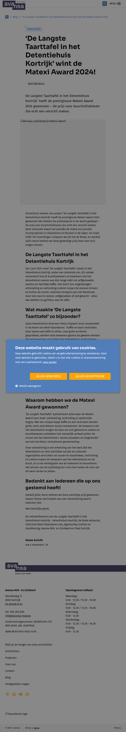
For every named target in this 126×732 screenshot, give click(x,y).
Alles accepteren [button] (90, 376)
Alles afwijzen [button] (48, 376)
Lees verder (50, 362)
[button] (28, 385)
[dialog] (63, 366)
